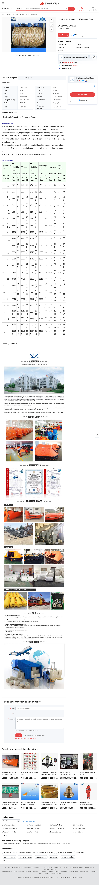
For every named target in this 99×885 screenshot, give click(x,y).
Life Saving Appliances (8, 828)
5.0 (77, 81)
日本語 (82, 871)
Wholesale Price (58, 867)
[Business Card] (95, 86)
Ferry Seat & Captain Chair (57, 828)
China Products (18, 867)
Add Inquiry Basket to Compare (28, 55)
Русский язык (43, 871)
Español (21, 871)
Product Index (88, 867)
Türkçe (40, 873)
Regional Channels (78, 867)
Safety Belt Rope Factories (27, 852)
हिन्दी (87, 871)
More (3, 861)
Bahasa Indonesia (56, 873)
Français (35, 871)
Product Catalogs (29, 821)
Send (18, 735)
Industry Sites (67, 867)
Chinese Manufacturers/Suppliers (32, 867)
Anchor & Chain (78, 832)
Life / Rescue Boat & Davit (33, 825)
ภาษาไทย (92, 871)
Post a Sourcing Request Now (25, 738)
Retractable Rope (41, 857)
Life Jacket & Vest (78, 825)
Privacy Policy (78, 877)
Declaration (70, 877)
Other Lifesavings (32, 14)
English (15, 871)
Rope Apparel (80, 852)
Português (28, 871)
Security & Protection (12, 14)
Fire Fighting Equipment (33, 828)
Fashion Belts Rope (9, 857)
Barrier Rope (54, 857)
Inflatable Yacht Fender (9, 832)
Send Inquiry (63, 35)
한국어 (76, 871)
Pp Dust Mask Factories (65, 852)
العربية (71, 871)
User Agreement (60, 877)
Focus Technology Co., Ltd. (37, 877)
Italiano (51, 871)
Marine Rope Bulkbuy (68, 857)
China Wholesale (47, 867)
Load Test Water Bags (8, 825)
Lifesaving (23, 14)
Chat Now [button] (78, 35)
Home (3, 14)
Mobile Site (46, 869)
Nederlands (64, 871)
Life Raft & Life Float (56, 825)
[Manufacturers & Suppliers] (49, 3)
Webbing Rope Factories (46, 852)
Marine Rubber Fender (32, 832)
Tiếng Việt (46, 873)
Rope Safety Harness (25, 857)
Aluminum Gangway (56, 832)
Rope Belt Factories (9, 852)
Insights (53, 869)
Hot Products (8, 867)
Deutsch (57, 871)
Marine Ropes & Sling (79, 828)
